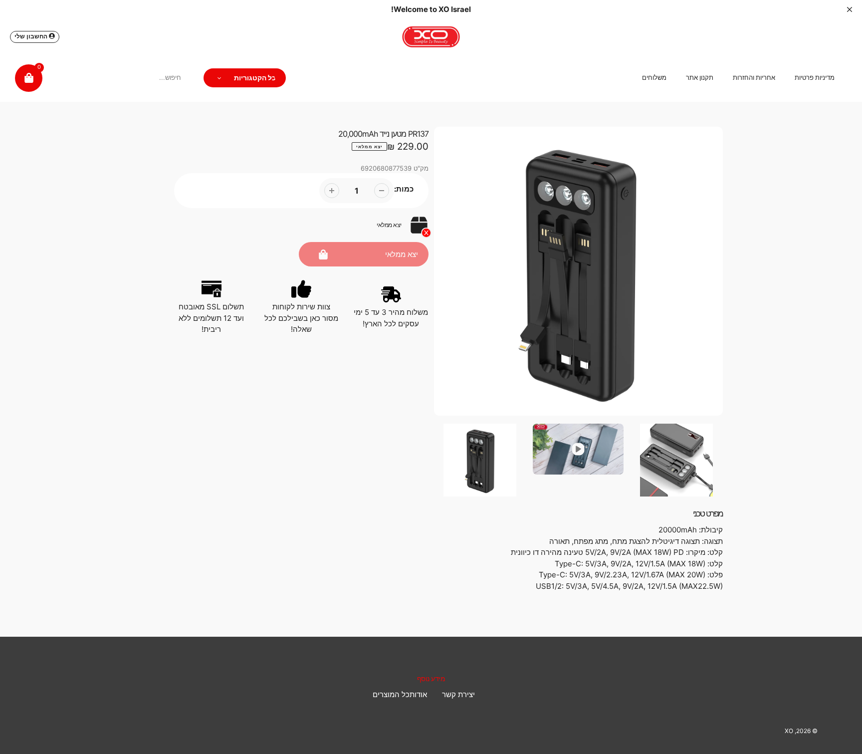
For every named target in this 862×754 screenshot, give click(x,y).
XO (789, 731)
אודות (418, 694)
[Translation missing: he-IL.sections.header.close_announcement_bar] (850, 9)
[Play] (578, 271)
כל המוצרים (391, 694)
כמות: (404, 189)
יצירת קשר (458, 694)
